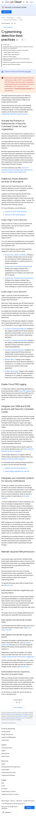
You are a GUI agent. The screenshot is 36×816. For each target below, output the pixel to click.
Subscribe (30, 807)
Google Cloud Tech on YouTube (10, 794)
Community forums (6, 748)
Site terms (19, 800)
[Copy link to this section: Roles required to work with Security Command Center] (7, 622)
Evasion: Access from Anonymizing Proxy (17, 266)
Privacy (13, 800)
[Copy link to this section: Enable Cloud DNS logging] (28, 384)
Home (2, 17)
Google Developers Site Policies (13, 718)
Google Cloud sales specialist (23, 88)
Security (19, 17)
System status (5, 756)
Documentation (11, 17)
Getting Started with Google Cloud (10, 767)
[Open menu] (3, 2)
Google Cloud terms (29, 800)
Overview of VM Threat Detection (15, 215)
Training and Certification (8, 775)
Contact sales (5, 740)
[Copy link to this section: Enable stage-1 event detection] (28, 292)
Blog (2, 783)
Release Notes (5, 753)
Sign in (32, 2)
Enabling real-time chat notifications (16, 468)
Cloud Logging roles (28, 657)
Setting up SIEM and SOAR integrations (13, 459)
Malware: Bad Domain (11, 371)
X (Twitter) (4, 788)
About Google (5, 800)
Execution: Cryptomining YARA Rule (15, 329)
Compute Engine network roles (10, 657)
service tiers (28, 71)
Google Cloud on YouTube (8, 791)
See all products (5, 731)
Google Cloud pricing (7, 734)
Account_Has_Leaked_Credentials (15, 255)
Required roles (24, 666)
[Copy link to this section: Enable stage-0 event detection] (29, 220)
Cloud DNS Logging (25, 391)
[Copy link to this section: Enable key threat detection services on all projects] (25, 182)
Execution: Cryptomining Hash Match (16, 340)
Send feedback (8, 27)
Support (3, 750)
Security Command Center (16, 7)
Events (3, 786)
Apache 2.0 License (22, 716)
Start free (6, 12)
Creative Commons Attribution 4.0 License (16, 714)
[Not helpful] (14, 23)
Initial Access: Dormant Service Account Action (19, 278)
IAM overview (8, 585)
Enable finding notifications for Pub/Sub (17, 471)
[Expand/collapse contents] (11, 45)
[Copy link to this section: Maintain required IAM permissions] (3, 555)
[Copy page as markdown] (22, 39)
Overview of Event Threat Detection (16, 211)
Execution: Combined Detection (14, 350)
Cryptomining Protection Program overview (14, 114)
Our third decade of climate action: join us (13, 803)
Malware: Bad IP (10, 359)
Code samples (5, 769)
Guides (21, 20)
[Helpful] (12, 23)
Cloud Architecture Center (8, 772)
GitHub (3, 764)
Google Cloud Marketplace (8, 737)
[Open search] (24, 2)
